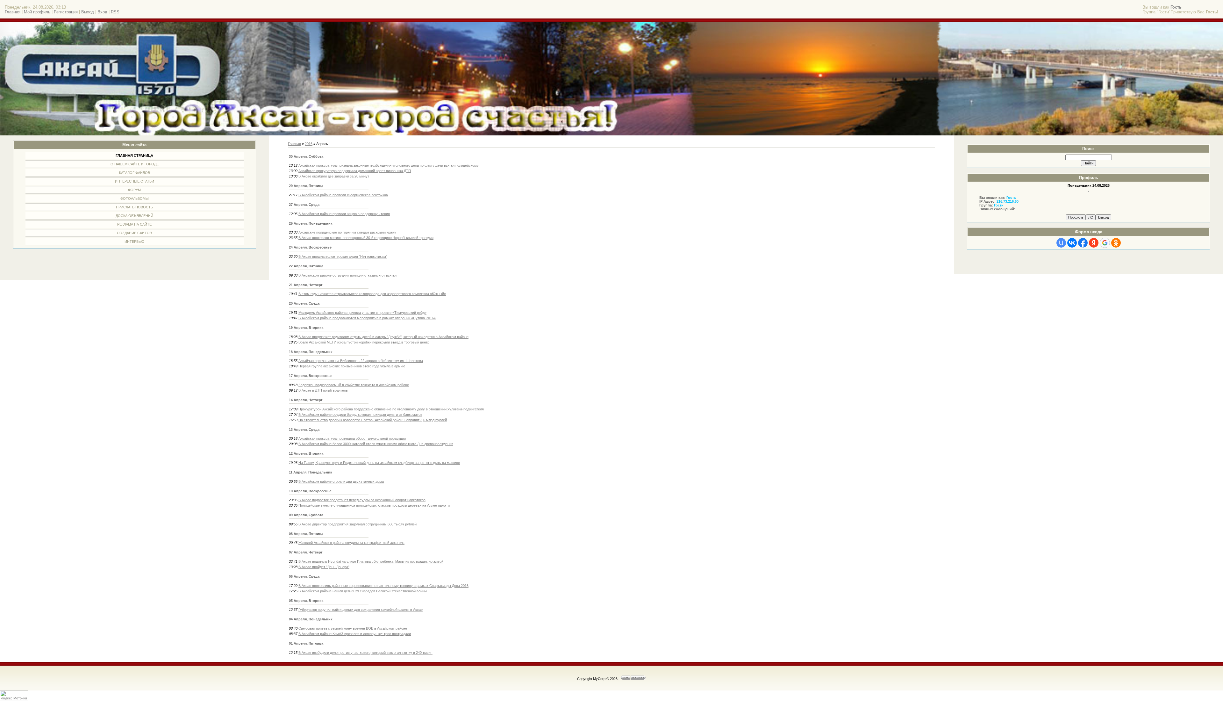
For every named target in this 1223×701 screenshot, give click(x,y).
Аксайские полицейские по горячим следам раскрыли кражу (347, 232)
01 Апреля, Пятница (306, 643)
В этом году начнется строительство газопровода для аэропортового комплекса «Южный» (372, 294)
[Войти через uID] (1061, 243)
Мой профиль (37, 12)
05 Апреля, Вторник (306, 601)
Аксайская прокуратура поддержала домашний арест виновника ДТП (354, 171)
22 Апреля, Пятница (306, 266)
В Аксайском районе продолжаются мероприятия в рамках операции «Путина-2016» (367, 318)
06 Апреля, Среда (304, 576)
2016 (308, 144)
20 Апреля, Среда (304, 303)
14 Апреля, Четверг (306, 400)
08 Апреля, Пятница (306, 534)
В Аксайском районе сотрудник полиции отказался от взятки (347, 275)
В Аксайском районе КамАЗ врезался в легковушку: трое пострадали (354, 634)
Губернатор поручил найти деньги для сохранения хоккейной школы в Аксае (360, 609)
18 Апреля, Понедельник (311, 352)
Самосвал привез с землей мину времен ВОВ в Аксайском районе (352, 628)
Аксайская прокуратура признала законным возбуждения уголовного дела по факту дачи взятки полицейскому (388, 165)
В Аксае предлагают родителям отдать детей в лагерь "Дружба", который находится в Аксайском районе (383, 337)
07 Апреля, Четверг (306, 552)
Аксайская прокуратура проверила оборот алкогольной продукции (352, 438)
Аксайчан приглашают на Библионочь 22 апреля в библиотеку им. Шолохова (360, 361)
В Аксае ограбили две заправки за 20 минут (333, 176)
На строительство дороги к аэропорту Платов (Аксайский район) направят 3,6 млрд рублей (372, 420)
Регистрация (66, 12)
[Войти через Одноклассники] (1116, 243)
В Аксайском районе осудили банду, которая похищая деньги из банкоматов (360, 414)
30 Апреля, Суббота (306, 156)
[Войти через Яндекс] (1093, 243)
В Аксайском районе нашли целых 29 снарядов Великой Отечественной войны (362, 591)
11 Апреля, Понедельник (310, 472)
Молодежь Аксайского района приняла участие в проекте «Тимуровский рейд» (362, 312)
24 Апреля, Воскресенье (310, 247)
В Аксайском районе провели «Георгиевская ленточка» (343, 195)
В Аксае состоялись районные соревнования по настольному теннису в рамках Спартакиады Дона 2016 (383, 586)
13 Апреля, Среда (304, 429)
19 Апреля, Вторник (306, 327)
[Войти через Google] (1105, 243)
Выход (87, 12)
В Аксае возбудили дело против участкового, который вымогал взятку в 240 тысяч (365, 652)
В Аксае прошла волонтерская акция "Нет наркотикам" (342, 256)
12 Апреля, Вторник (306, 453)
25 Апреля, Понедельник (311, 223)
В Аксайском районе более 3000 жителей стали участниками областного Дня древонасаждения (375, 444)
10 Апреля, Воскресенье (310, 491)
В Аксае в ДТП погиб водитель (323, 390)
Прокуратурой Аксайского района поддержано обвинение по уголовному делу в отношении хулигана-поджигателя (391, 409)
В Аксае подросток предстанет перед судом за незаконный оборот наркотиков (362, 500)
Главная (12, 12)
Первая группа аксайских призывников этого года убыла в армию (351, 366)
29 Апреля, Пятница (306, 186)
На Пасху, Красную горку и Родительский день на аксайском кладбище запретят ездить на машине (379, 463)
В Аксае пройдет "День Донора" (323, 567)
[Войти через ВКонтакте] (1072, 243)
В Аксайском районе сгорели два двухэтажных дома (341, 481)
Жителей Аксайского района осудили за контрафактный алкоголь (351, 543)
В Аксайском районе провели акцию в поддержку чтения (344, 214)
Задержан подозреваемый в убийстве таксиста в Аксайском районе (353, 385)
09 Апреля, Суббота (306, 515)
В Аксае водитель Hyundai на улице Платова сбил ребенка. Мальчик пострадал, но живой (370, 561)
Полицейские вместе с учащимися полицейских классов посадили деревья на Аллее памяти (374, 505)
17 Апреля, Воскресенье (310, 376)
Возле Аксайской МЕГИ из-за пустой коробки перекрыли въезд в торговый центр (363, 342)
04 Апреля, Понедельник (311, 619)
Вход (102, 12)
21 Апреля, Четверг (306, 285)
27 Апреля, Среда (304, 204)
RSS (115, 12)
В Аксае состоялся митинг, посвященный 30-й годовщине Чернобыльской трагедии (365, 238)
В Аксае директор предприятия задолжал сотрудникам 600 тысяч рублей (357, 524)
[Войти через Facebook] (1083, 243)
